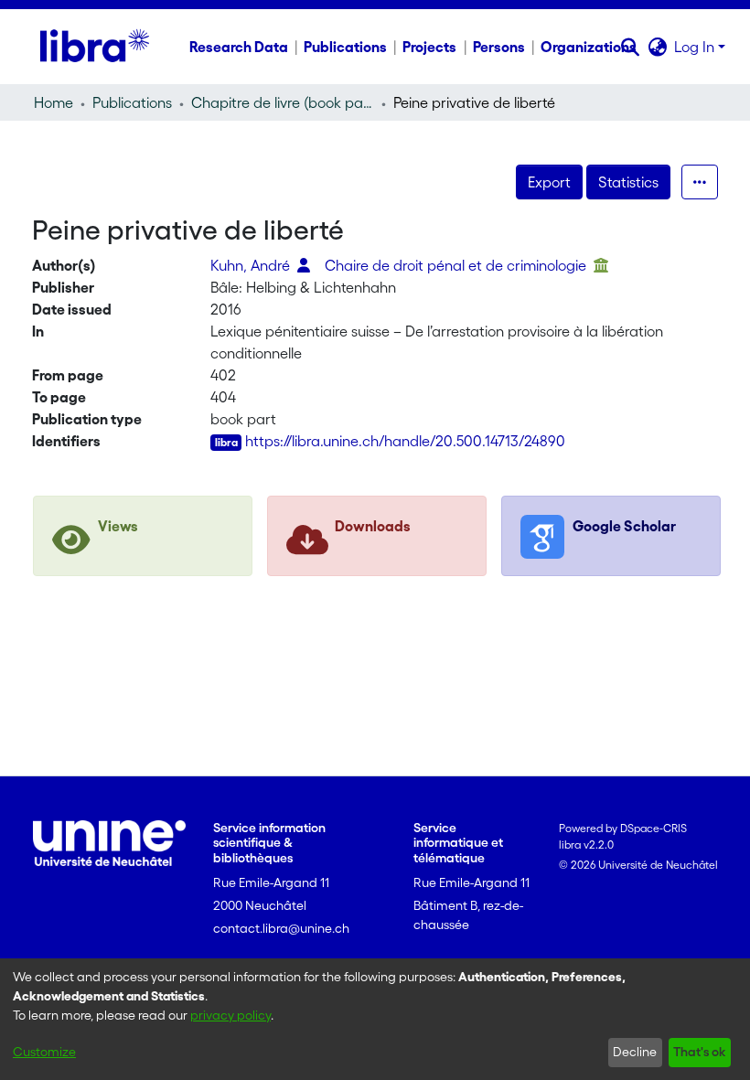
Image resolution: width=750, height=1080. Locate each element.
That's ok (699, 1051)
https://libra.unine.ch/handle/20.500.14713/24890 (405, 441)
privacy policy (230, 1015)
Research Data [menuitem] (238, 46)
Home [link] (53, 102)
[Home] (94, 47)
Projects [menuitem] (429, 46)
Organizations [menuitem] (589, 46)
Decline (635, 1051)
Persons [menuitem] (499, 46)
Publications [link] (132, 102)
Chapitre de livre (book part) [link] (282, 102)
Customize (44, 1051)
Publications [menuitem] (345, 46)
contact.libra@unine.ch (281, 928)
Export (549, 182)
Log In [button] (696, 46)
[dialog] (375, 1019)
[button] (629, 47)
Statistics (628, 182)
